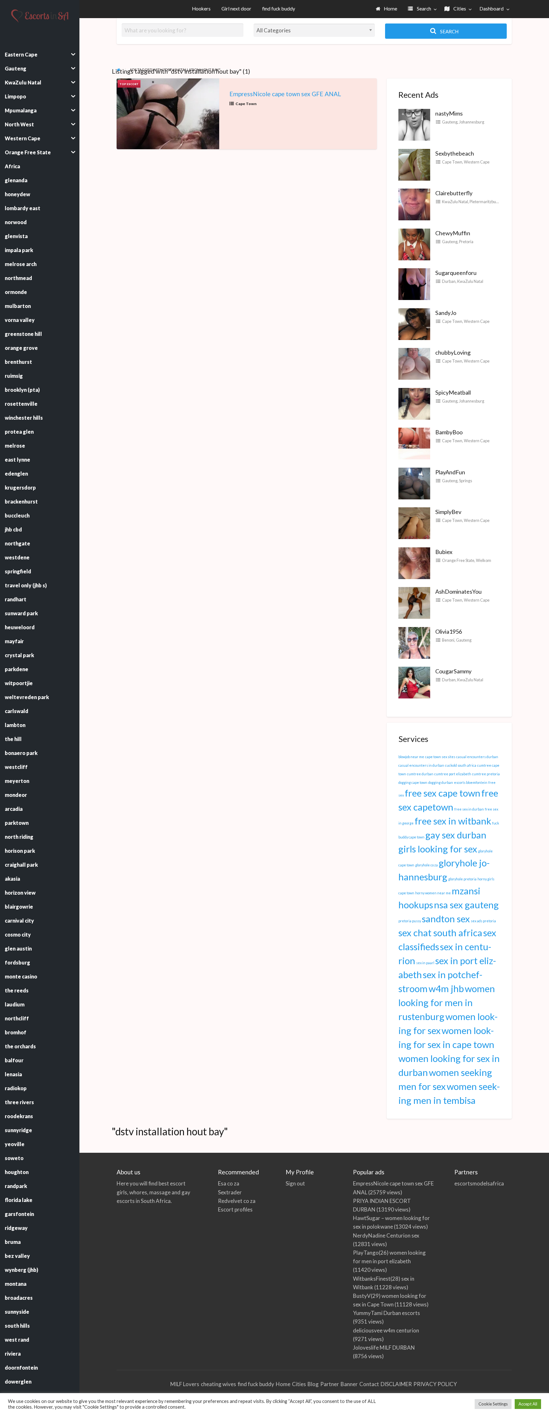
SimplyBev (448, 511)
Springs (465, 480)
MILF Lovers (184, 1384)
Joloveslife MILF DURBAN (384, 1347)
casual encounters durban (477, 757)
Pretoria (466, 241)
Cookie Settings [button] (493, 1403)
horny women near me (433, 893)
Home (390, 8)
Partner (329, 1384)
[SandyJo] (414, 323)
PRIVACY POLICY (435, 1384)
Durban (449, 281)
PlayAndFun (450, 472)
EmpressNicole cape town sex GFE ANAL (285, 93)
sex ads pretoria (483, 921)
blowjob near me (411, 757)
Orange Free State (458, 560)
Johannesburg (471, 121)
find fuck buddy (278, 8)
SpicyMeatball (453, 392)
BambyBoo (449, 432)
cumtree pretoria (486, 774)
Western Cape (477, 161)
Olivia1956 (448, 631)
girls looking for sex (437, 848)
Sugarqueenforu (456, 272)
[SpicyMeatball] (414, 402)
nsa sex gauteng (466, 904)
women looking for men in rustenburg (446, 1002)
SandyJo (445, 312)
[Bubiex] (414, 562)
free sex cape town (442, 792)
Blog (313, 1384)
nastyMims (449, 113)
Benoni (448, 640)
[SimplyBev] (414, 522)
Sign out (295, 1183)
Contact (369, 1384)
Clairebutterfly (453, 193)
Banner (349, 1384)
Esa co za (228, 1183)
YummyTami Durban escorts (386, 1313)
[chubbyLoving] (414, 363)
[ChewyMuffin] (414, 243)
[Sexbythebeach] (414, 163)
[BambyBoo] (414, 442)
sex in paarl (425, 963)
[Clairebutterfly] (414, 203)
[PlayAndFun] (414, 482)
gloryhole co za (426, 865)
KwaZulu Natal (455, 201)
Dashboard (491, 8)
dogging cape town (412, 782)
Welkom (483, 560)
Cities (459, 8)
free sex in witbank (453, 820)
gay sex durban (455, 834)
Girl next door (236, 8)
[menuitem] (386, 9)
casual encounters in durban (421, 765)
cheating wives (218, 1384)
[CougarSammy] (414, 681)
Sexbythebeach (454, 153)
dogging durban (440, 782)
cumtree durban (420, 774)
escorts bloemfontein (470, 782)
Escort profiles (235, 1209)
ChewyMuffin (452, 233)
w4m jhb (446, 988)
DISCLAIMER (396, 1384)
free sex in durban (469, 809)
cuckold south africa (460, 765)
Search (423, 8)
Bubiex (443, 551)
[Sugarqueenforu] (414, 283)
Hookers (201, 8)
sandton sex (446, 918)
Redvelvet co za (236, 1201)
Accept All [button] (527, 1403)
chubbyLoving (453, 352)
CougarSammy (453, 671)
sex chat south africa (440, 932)
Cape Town (246, 103)
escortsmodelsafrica (478, 1183)
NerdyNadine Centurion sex (386, 1235)
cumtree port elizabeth (452, 774)
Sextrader (230, 1192)
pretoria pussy (409, 921)
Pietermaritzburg (485, 201)
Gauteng (450, 121)
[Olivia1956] (414, 641)
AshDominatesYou (458, 591)
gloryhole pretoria (462, 879)
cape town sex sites (440, 757)
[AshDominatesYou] (414, 602)
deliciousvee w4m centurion (386, 1330)
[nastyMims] (414, 124)
